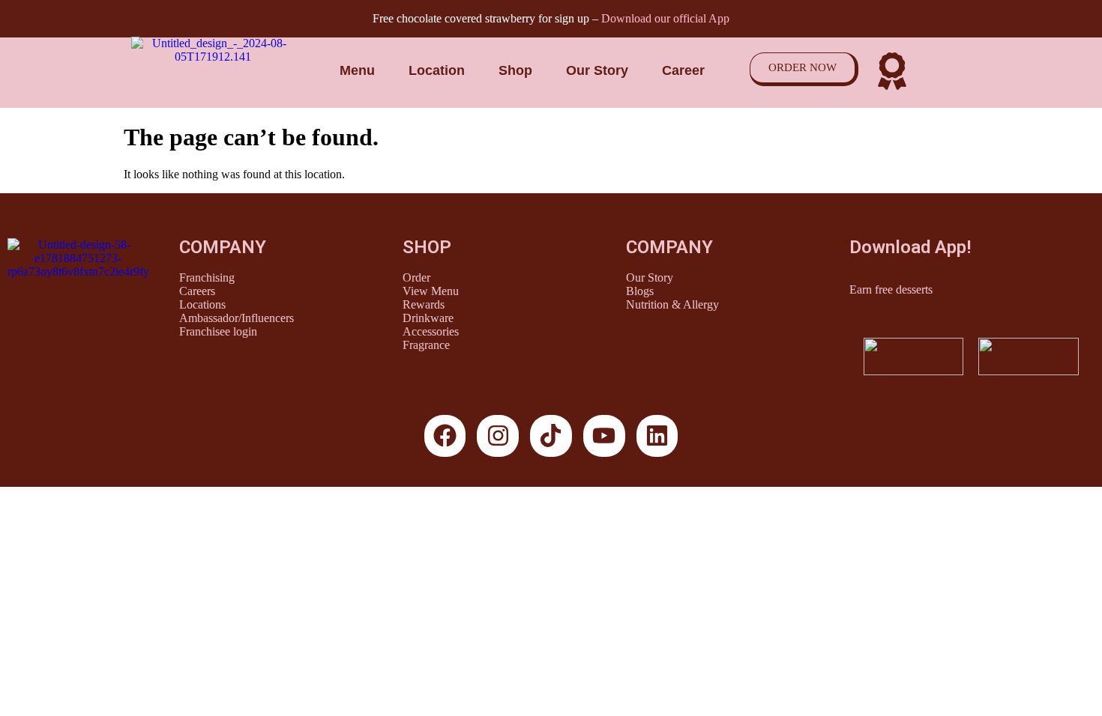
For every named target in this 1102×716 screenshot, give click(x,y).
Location (437, 70)
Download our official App (665, 18)
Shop (515, 70)
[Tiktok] (551, 436)
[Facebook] (445, 436)
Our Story (597, 70)
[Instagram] (498, 436)
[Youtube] (604, 436)
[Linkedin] (657, 436)
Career (683, 70)
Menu (357, 70)
